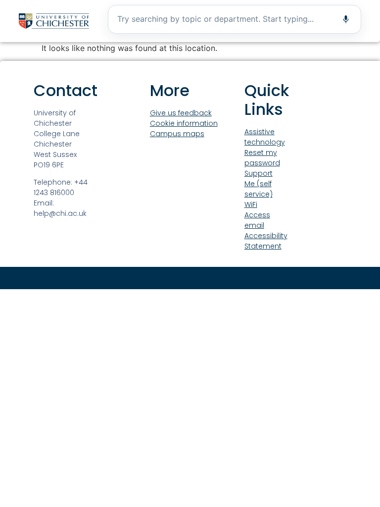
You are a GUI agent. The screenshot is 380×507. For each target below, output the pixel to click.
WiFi (250, 204)
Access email (257, 220)
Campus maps (177, 134)
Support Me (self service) (258, 183)
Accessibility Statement (265, 241)
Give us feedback (181, 113)
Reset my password (262, 158)
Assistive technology (264, 137)
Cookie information (184, 123)
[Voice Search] (345, 19)
